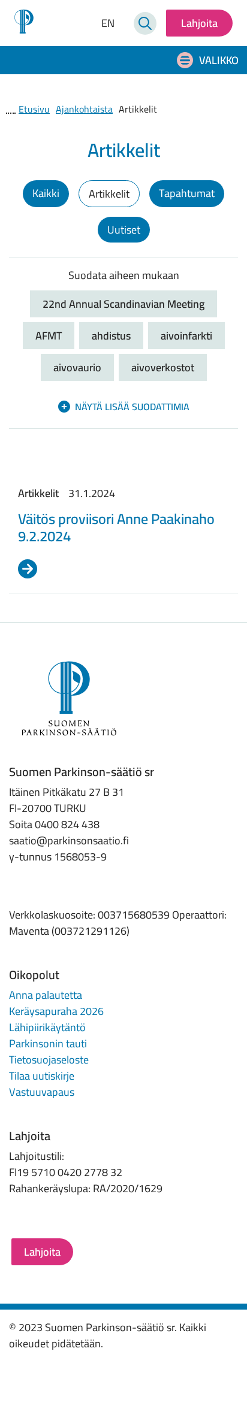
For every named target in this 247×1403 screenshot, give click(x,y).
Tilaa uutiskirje (41, 1076)
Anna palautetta (45, 995)
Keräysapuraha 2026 (56, 1011)
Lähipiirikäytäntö (47, 1027)
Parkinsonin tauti (48, 1043)
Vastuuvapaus (41, 1092)
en (108, 23)
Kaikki (45, 193)
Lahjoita (199, 23)
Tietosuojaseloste (49, 1059)
